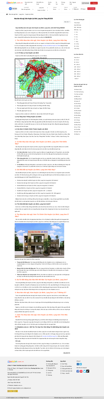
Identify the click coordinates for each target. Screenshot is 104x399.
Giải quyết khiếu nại (67, 368)
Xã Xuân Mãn (77, 106)
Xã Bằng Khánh (78, 98)
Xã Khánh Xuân (78, 89)
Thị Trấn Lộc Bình (78, 94)
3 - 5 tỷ (76, 36)
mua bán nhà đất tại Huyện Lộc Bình (51, 45)
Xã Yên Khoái (77, 103)
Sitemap (50, 375)
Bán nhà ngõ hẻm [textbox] (25, 9)
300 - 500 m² (77, 76)
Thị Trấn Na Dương (79, 91)
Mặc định (66, 21)
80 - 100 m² (77, 64)
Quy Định (63, 361)
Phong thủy (63, 3)
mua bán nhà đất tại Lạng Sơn (49, 336)
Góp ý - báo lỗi (65, 373)
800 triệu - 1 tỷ (77, 29)
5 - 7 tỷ (76, 39)
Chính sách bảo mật (67, 371)
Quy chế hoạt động (66, 366)
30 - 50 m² (76, 59)
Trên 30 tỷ (76, 48)
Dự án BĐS (49, 3)
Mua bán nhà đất (28, 3)
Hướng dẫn (49, 361)
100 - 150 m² (77, 66)
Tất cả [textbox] (54, 9)
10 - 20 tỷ (76, 43)
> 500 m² (76, 78)
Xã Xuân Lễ (77, 101)
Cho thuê (14, 8)
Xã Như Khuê (77, 124)
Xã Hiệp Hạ (77, 134)
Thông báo (50, 370)
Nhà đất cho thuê (39, 3)
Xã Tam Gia (77, 117)
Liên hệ (49, 372)
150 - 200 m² (77, 69)
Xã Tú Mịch (77, 108)
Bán (10, 8)
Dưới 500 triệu (77, 25)
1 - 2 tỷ (76, 32)
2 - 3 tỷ (76, 34)
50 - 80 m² (76, 62)
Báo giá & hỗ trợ (52, 368)
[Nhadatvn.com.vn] (14, 4)
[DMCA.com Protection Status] (12, 391)
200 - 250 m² (77, 71)
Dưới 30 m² (77, 57)
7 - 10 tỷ (76, 41)
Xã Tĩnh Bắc (77, 129)
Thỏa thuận (77, 22)
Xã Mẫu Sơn (77, 96)
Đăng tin (95, 3)
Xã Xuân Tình (77, 131)
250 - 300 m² (77, 74)
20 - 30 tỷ (76, 46)
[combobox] (26, 9)
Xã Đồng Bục (77, 113)
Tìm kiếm (92, 8)
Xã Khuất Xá (77, 122)
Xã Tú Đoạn (77, 120)
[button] (83, 3)
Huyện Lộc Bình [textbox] (41, 10)
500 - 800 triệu (77, 27)
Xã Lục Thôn (77, 127)
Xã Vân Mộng (77, 115)
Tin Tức (57, 3)
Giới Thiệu (64, 364)
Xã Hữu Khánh (77, 110)
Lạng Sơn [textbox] (41, 7)
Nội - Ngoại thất (73, 3)
